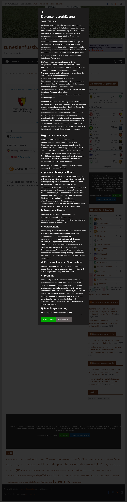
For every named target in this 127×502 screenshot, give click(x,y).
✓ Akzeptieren (48, 320)
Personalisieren (64, 320)
